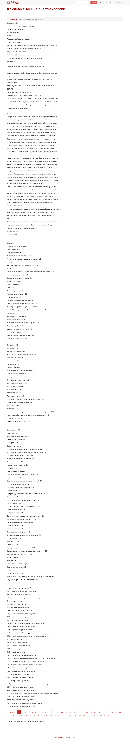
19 (87, 712)
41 (63, 716)
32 (26, 716)
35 (38, 716)
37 (46, 716)
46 (84, 716)
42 (67, 716)
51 (105, 716)
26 (116, 712)
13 (62, 712)
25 (112, 712)
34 (34, 716)
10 (49, 712)
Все (111, 2)
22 (99, 712)
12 (57, 712)
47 (88, 716)
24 (107, 712)
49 (96, 716)
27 (120, 712)
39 (55, 716)
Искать (94, 2)
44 (76, 716)
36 (42, 716)
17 (78, 712)
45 (80, 716)
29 (13, 716)
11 (53, 712)
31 (21, 716)
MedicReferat (13, 19)
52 (109, 716)
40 (59, 716)
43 (71, 716)
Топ (105, 2)
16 (74, 712)
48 (92, 716)
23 (103, 712)
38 (51, 716)
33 (30, 716)
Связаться (119, 2)
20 (91, 712)
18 (82, 712)
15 (70, 712)
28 (9, 716)
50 (101, 716)
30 (17, 716)
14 (66, 712)
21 (95, 712)
